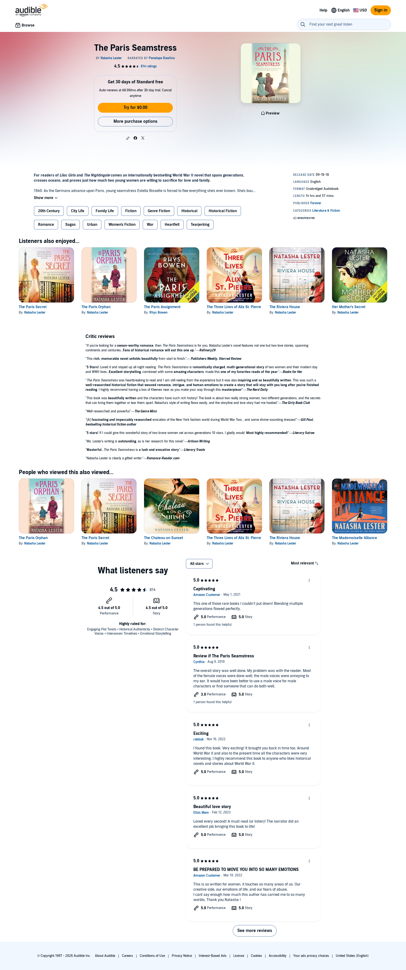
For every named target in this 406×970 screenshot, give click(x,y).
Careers (127, 956)
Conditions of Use (152, 956)
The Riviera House (284, 307)
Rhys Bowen (158, 312)
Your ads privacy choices (311, 956)
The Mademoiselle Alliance (354, 538)
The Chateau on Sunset (163, 538)
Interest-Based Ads (212, 956)
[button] (128, 138)
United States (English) (352, 956)
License (238, 956)
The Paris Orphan (96, 307)
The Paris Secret (33, 307)
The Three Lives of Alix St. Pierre (234, 307)
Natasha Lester (35, 312)
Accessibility (277, 956)
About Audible (105, 956)
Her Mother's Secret (348, 307)
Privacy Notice (182, 956)
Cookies (256, 956)
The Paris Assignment (162, 307)
